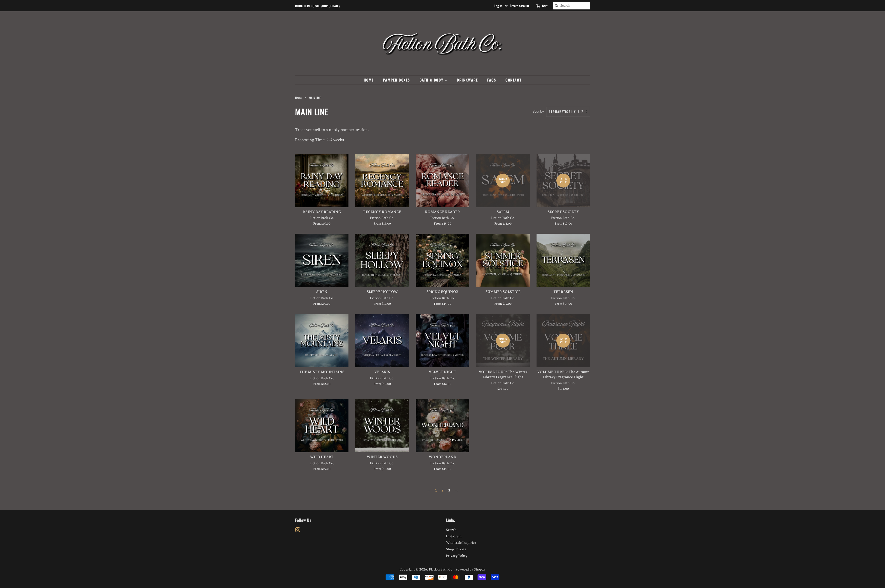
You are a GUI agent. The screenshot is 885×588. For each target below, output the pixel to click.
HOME (369, 80)
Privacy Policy (456, 556)
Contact (513, 80)
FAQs (491, 80)
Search (451, 530)
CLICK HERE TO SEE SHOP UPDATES (317, 5)
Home (298, 98)
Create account (519, 5)
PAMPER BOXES (396, 80)
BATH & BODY (432, 80)
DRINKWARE (467, 80)
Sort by (538, 111)
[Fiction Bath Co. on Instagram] (297, 530)
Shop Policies (456, 549)
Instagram (454, 536)
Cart (545, 5)
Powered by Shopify (470, 569)
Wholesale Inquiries (461, 542)
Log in (498, 5)
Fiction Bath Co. (441, 569)
